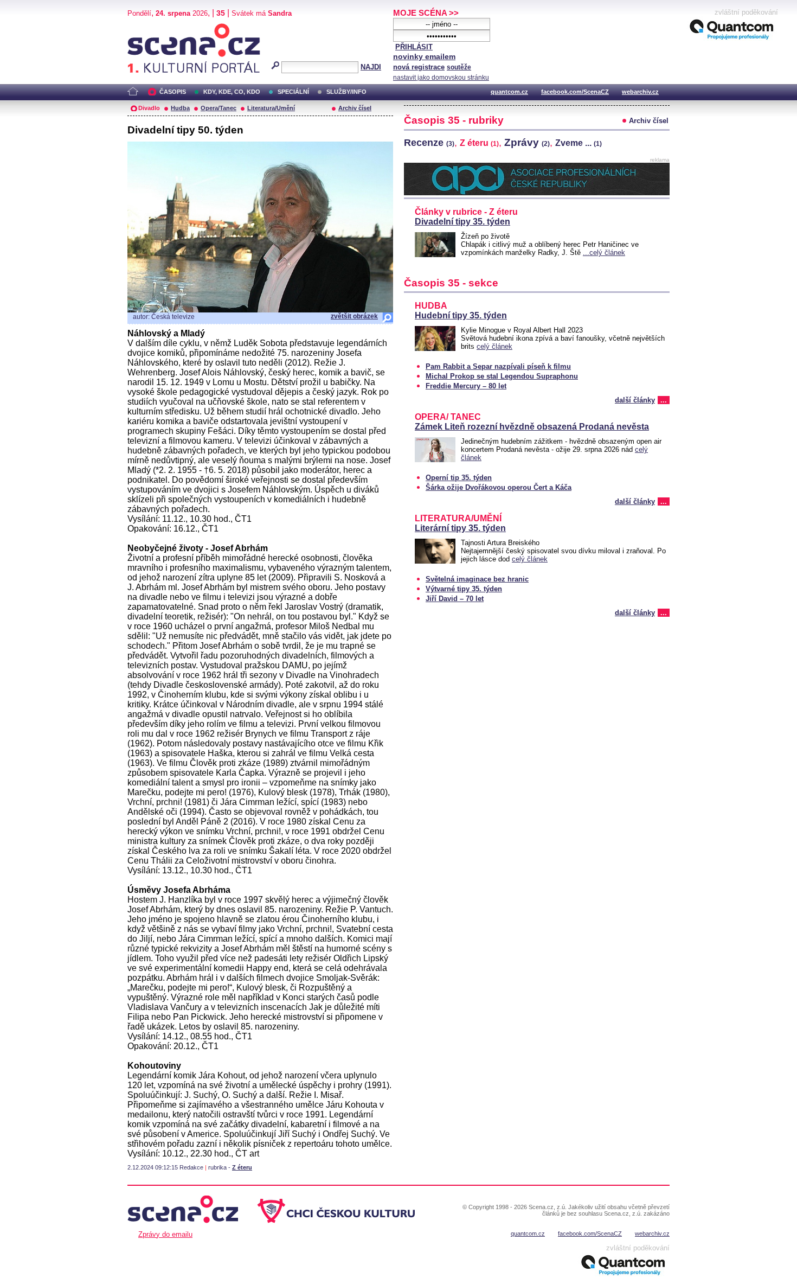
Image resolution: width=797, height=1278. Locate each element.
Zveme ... (578, 143)
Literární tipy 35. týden (460, 528)
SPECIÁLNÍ (293, 91)
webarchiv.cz (640, 91)
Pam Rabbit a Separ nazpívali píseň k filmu (498, 366)
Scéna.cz (146, 28)
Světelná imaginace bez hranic (477, 579)
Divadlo (149, 108)
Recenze (429, 142)
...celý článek (604, 252)
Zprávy (527, 142)
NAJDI (371, 67)
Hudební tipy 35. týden (461, 315)
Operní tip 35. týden (459, 478)
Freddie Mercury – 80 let (466, 386)
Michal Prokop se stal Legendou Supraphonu (502, 376)
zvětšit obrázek (354, 316)
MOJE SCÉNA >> (426, 12)
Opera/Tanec (218, 108)
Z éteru (242, 1167)
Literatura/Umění (271, 108)
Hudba (180, 108)
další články (635, 400)
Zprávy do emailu (165, 1234)
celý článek (494, 346)
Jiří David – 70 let (455, 599)
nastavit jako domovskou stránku (441, 77)
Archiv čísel (354, 108)
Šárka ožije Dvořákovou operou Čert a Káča (498, 487)
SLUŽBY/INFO (346, 91)
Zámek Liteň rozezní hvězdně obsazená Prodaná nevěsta (532, 426)
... (663, 400)
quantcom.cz (509, 91)
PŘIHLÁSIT (414, 47)
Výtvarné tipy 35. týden (464, 589)
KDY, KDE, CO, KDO (231, 91)
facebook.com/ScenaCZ (575, 91)
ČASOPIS (172, 91)
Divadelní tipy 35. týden (462, 221)
